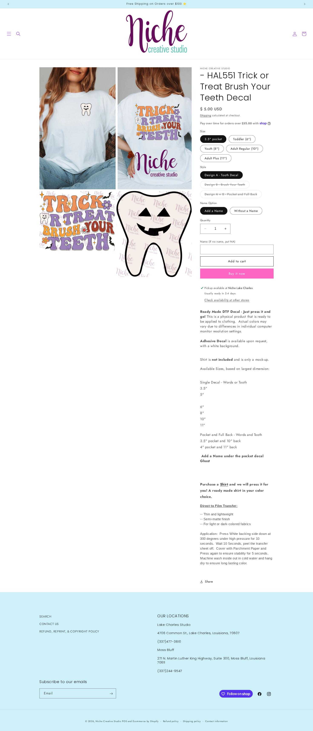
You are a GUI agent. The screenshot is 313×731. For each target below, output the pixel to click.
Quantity (205, 220)
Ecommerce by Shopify (146, 721)
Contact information (216, 721)
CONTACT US (49, 624)
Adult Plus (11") (216, 158)
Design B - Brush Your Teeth (227, 185)
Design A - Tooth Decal (221, 175)
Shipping (205, 115)
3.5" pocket (213, 139)
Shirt (224, 484)
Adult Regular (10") (244, 148)
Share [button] (209, 581)
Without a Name (246, 211)
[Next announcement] (304, 4)
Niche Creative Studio (108, 721)
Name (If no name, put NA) (217, 242)
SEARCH (45, 616)
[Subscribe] (111, 694)
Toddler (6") (242, 139)
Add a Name (214, 211)
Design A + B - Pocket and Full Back (233, 195)
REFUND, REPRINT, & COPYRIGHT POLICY (69, 631)
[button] (9, 34)
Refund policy (171, 721)
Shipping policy (192, 721)
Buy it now (237, 273)
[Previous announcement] (8, 4)
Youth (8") (212, 148)
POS (124, 721)
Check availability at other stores (226, 300)
